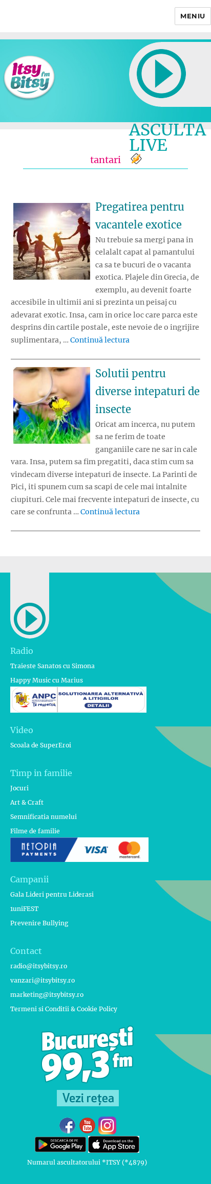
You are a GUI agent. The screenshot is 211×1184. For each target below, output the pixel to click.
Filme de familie (35, 831)
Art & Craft (27, 802)
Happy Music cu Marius (46, 680)
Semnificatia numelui (43, 817)
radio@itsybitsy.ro (38, 966)
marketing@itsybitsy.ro (46, 994)
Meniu (192, 16)
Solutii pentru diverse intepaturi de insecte (147, 391)
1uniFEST (24, 909)
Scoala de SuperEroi (40, 745)
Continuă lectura (100, 340)
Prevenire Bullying (39, 923)
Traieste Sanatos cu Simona (52, 666)
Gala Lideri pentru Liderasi (52, 894)
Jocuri (19, 788)
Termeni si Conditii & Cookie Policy (63, 1009)
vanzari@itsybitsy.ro (42, 980)
